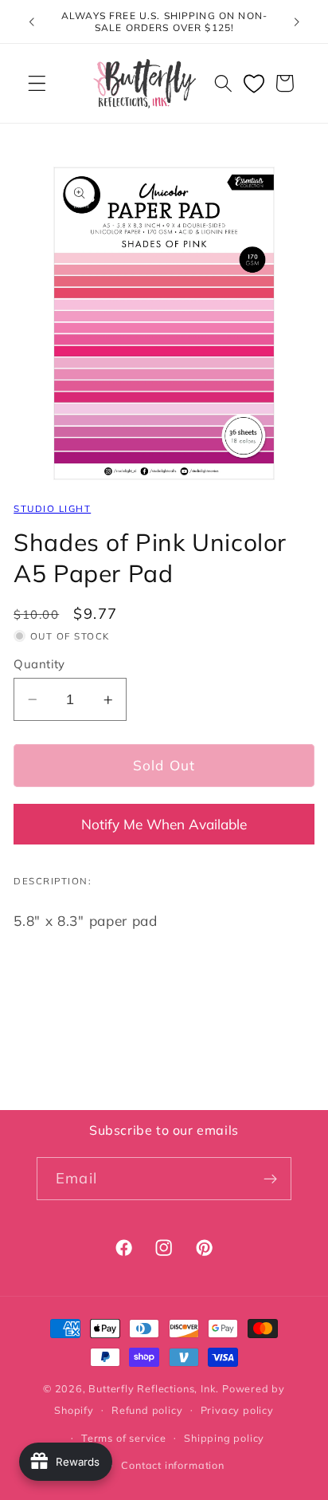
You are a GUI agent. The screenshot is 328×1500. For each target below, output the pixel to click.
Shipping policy (224, 1437)
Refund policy (146, 1410)
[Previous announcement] (31, 21)
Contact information (172, 1465)
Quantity (39, 663)
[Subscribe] (270, 1178)
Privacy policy (237, 1410)
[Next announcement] (296, 21)
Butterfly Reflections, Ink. (153, 1388)
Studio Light (52, 508)
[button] (37, 83)
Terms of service (123, 1437)
